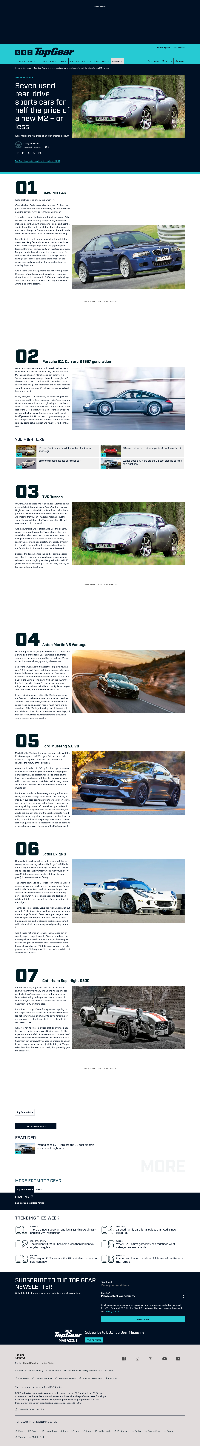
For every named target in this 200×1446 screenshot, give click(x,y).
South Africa (154, 1431)
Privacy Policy (36, 1370)
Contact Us (20, 1370)
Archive (109, 1370)
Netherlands (105, 1431)
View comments (38, 1126)
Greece (35, 1431)
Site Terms (23, 1378)
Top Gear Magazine (92, 1378)
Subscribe (143, 1319)
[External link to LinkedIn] (178, 1358)
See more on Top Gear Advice (29, 1202)
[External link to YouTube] (164, 1358)
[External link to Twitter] (151, 1358)
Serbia (138, 1431)
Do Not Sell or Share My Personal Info (83, 1370)
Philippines (122, 1431)
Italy (77, 1431)
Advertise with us (67, 1378)
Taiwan (21, 1437)
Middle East (38, 1437)
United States (179, 47)
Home (17, 68)
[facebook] (23, 153)
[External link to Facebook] (123, 1358)
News (39, 1189)
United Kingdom (163, 47)
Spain (170, 1431)
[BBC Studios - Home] (22, 1356)
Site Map (112, 1378)
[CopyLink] (18, 153)
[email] (39, 153)
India (65, 1431)
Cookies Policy (53, 1370)
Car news (27, 68)
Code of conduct (44, 1378)
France (21, 1431)
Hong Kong (51, 1431)
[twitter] (28, 153)
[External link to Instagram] (137, 1358)
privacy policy (112, 1311)
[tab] (24, 1189)
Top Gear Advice (40, 68)
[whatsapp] (34, 153)
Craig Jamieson (31, 143)
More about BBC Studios (29, 1409)
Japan (89, 1431)
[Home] (48, 51)
